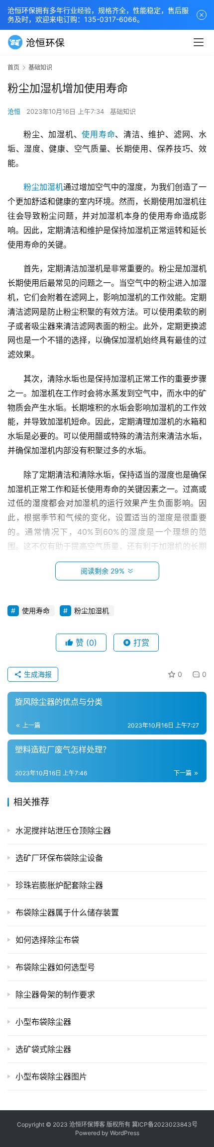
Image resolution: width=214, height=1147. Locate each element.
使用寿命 (98, 134)
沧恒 (13, 111)
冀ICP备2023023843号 (165, 1124)
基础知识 (123, 111)
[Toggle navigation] (198, 42)
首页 (13, 67)
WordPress (124, 1133)
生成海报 (37, 674)
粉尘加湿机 (43, 187)
